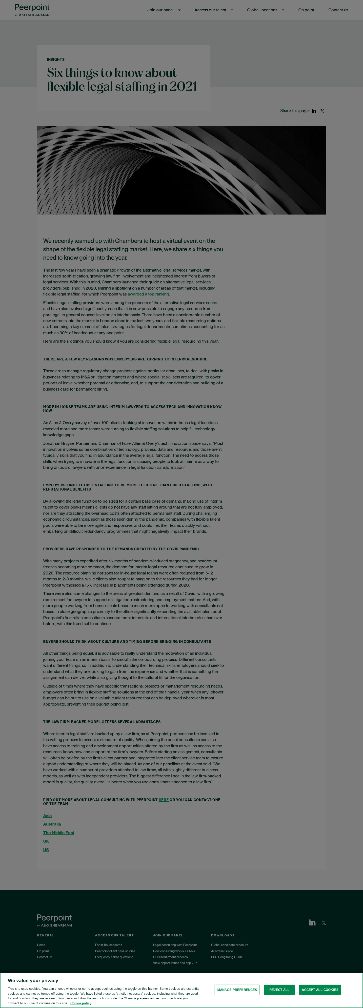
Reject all (279, 990)
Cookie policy (80, 1003)
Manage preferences (237, 990)
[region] (181, 990)
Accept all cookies (320, 990)
